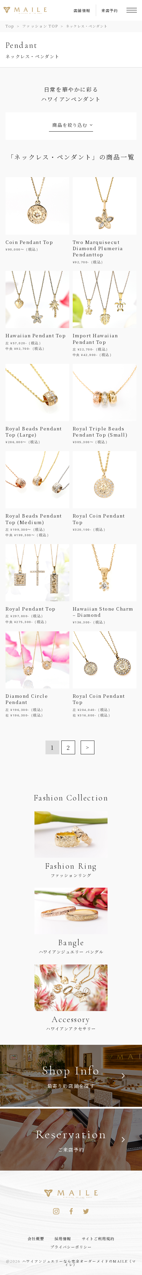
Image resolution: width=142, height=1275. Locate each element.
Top (10, 26)
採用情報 (62, 1238)
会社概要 (36, 1238)
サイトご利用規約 (98, 1238)
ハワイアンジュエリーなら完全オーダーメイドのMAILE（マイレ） (79, 1262)
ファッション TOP (40, 26)
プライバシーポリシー (71, 1247)
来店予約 (109, 10)
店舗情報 (82, 10)
